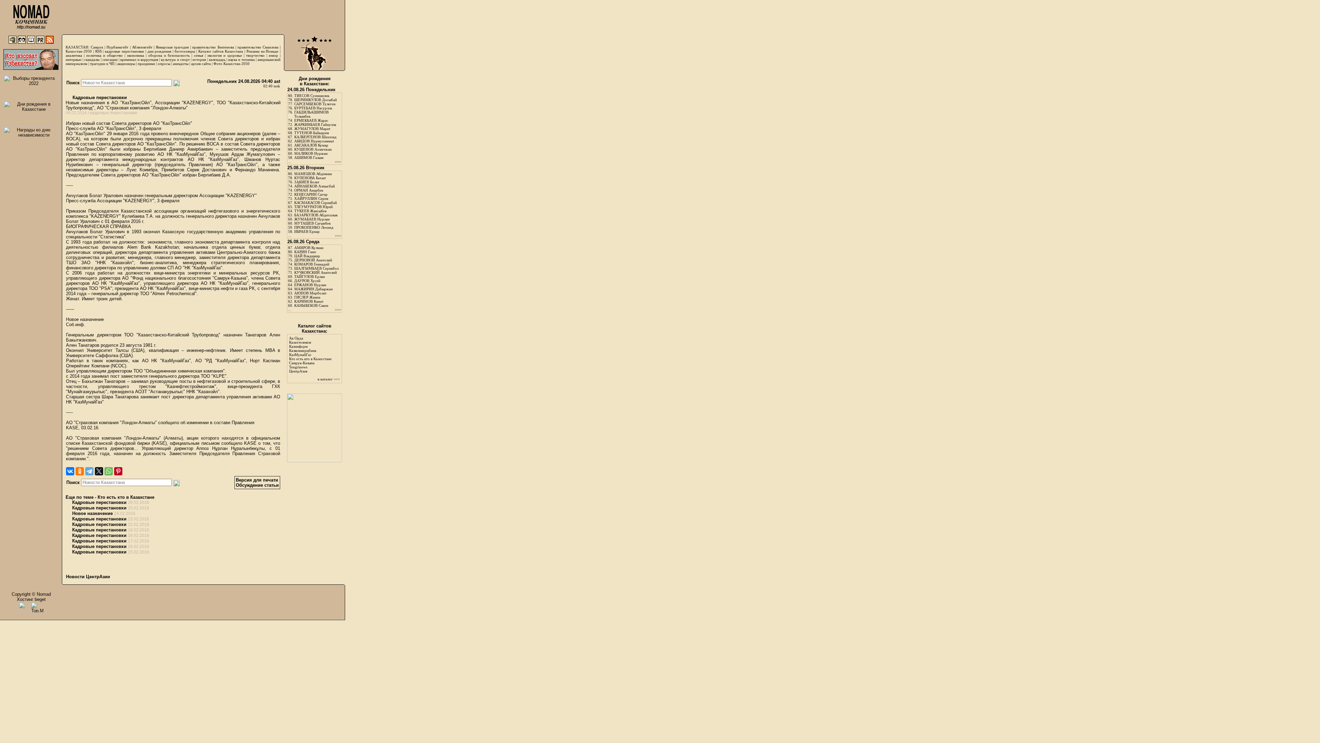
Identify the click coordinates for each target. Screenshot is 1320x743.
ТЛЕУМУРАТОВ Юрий (313, 207)
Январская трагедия (172, 47)
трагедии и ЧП (102, 64)
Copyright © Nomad (31, 594)
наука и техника (241, 59)
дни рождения (159, 51)
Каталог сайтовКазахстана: (314, 328)
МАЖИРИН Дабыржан (313, 289)
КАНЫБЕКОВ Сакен (311, 305)
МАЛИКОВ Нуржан (311, 153)
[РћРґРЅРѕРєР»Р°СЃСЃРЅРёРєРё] (80, 471)
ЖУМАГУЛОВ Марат (312, 129)
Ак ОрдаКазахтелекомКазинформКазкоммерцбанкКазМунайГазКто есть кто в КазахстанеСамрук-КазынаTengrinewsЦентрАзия (310, 354)
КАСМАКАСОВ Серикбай (315, 203)
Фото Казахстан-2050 (231, 64)
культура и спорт (175, 59)
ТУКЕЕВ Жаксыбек (310, 211)
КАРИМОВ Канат (308, 301)
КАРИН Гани (305, 252)
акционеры (126, 64)
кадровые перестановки (124, 51)
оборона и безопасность (169, 55)
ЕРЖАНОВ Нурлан (310, 285)
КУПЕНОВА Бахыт (310, 178)
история (199, 59)
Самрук (97, 47)
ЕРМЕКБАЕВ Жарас (311, 120)
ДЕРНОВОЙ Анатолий (313, 260)
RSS (98, 51)
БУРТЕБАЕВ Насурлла (313, 108)
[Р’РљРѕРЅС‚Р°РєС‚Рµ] (70, 471)
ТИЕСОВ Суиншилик (311, 96)
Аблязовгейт (142, 47)
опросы (164, 64)
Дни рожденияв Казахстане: (315, 81)
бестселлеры (185, 51)
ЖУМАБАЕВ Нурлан (312, 219)
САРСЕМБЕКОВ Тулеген (315, 104)
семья (198, 55)
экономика (135, 55)
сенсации (110, 59)
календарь (217, 59)
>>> (338, 162)
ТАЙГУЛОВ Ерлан (309, 276)
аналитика (74, 55)
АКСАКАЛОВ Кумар (311, 145)
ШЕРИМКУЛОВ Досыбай (315, 100)
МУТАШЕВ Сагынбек (312, 223)
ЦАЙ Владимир (307, 256)
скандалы (91, 59)
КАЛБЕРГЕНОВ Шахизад (315, 137)
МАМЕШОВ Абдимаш (313, 174)
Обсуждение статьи (257, 485)
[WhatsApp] (108, 471)
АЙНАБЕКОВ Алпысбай (314, 186)
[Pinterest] (118, 471)
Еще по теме (80, 497)
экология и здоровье (224, 55)
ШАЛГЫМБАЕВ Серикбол (316, 268)
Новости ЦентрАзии (88, 576)
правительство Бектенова (213, 47)
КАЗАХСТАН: (77, 47)
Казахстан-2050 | (80, 51)
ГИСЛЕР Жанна (307, 297)
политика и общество (104, 55)
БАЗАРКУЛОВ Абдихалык (316, 215)
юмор (273, 55)
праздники (146, 64)
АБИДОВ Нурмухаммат (314, 141)
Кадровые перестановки (99, 97)
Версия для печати (257, 480)
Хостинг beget (31, 599)
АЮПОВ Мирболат (310, 293)
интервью (73, 59)
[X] (99, 471)
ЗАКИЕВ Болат (306, 182)
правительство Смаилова (258, 47)
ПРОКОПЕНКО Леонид (313, 227)
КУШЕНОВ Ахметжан (313, 149)
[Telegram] (89, 471)
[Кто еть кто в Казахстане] (314, 460)
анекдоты (180, 64)
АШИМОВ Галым (308, 157)
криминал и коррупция (139, 59)
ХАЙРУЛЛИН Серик (311, 198)
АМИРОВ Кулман (308, 248)
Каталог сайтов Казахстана (220, 51)
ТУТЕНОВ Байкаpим (311, 133)
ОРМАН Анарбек (308, 190)
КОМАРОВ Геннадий (311, 264)
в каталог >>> (329, 379)
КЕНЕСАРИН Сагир (311, 194)
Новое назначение (92, 513)
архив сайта (201, 64)
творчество (255, 55)
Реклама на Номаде (262, 51)
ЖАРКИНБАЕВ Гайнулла (315, 124)
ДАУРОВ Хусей (307, 281)
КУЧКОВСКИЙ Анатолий (315, 272)
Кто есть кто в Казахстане (126, 497)
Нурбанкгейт (117, 47)
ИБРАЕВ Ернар (307, 231)
